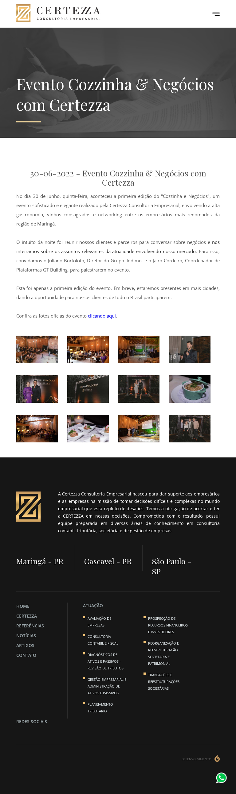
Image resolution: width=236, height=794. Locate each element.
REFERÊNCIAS (30, 626)
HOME (23, 606)
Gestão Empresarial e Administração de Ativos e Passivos (107, 686)
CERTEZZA (26, 616)
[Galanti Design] (217, 759)
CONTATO (26, 655)
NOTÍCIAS (26, 635)
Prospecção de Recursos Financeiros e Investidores (168, 625)
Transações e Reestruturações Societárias (163, 682)
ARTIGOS (25, 645)
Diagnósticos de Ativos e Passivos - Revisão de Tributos (106, 661)
